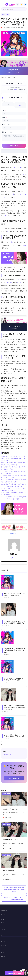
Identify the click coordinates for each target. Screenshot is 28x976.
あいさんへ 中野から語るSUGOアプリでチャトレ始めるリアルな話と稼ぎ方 (14, 622)
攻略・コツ (2, 952)
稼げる (24, 174)
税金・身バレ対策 (3, 945)
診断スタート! (14, 145)
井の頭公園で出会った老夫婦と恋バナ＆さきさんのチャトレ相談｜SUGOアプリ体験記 (14, 650)
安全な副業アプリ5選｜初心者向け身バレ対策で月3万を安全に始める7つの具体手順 (13, 485)
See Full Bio (13, 558)
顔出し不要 (7, 197)
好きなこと (6, 124)
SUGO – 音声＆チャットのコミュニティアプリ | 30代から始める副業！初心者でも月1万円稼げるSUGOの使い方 (14, 458)
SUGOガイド (3, 937)
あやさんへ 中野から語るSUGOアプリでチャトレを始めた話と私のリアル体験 (14, 735)
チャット (11, 194)
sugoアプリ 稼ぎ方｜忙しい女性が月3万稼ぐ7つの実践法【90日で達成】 (13, 489)
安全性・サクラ (3, 956)
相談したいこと (7, 132)
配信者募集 (2, 922)
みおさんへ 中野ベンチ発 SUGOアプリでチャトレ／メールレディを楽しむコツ (15, 679)
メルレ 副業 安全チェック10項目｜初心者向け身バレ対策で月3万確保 (13, 476)
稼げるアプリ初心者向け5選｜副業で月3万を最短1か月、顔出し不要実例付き (14, 464)
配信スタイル (16, 89)
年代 (4, 110)
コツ (8, 231)
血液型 (4, 117)
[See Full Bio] (18, 558)
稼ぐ (12, 242)
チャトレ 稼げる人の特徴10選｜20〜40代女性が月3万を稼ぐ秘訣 (13, 472)
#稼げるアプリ (7, 754)
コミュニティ (19, 194)
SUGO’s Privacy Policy (4, 910)
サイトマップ (3, 914)
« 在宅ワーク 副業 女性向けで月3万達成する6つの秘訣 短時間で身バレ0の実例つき (14, 889)
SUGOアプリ (17, 167)
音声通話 (9, 282)
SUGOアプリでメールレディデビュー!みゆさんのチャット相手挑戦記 (14, 594)
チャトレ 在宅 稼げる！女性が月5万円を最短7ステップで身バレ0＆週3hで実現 (13, 498)
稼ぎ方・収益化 (5, 14)
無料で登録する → (14, 778)
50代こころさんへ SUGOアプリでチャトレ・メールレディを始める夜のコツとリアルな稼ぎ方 (14, 707)
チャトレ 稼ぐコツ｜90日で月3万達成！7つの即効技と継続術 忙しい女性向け (13, 481)
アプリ (24, 194)
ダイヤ (19, 282)
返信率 (24, 245)
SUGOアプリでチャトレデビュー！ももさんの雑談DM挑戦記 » (14, 898)
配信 (6, 215)
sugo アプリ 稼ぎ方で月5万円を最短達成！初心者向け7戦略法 (13, 493)
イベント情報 (3, 929)
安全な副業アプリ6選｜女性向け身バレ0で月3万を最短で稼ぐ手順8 (13, 468)
